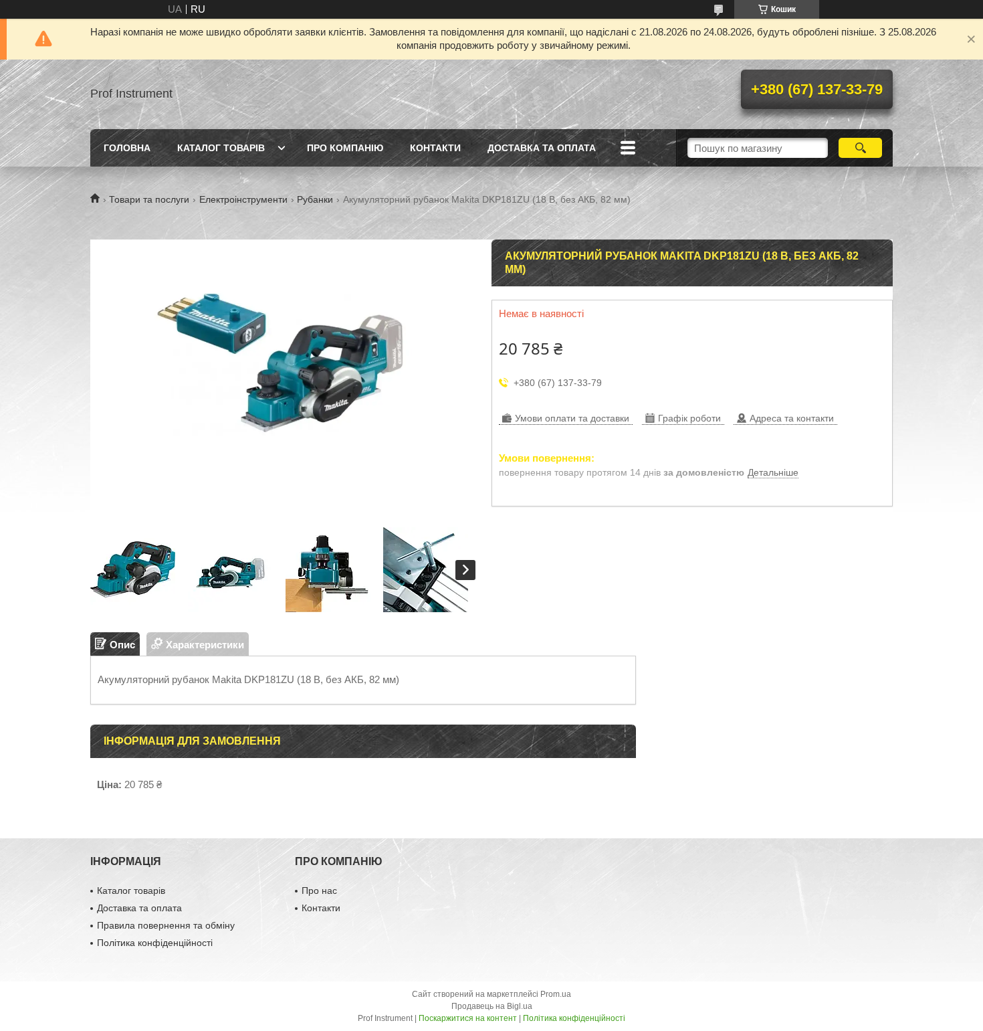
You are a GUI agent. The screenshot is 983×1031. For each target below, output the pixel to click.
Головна (127, 148)
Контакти (435, 148)
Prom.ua (555, 994)
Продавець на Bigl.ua (491, 1006)
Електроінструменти (243, 199)
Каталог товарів (221, 148)
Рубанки (315, 199)
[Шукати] (860, 148)
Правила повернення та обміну (166, 925)
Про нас (319, 890)
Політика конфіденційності (155, 942)
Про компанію (345, 148)
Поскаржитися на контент (468, 1018)
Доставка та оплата (541, 148)
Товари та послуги (149, 199)
